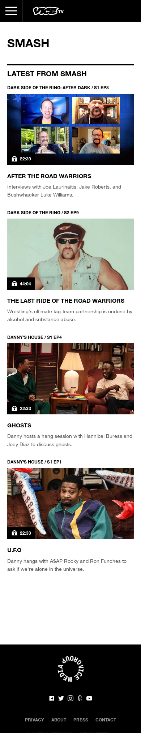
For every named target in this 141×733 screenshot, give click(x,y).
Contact (105, 720)
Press (80, 720)
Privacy (34, 720)
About (58, 720)
